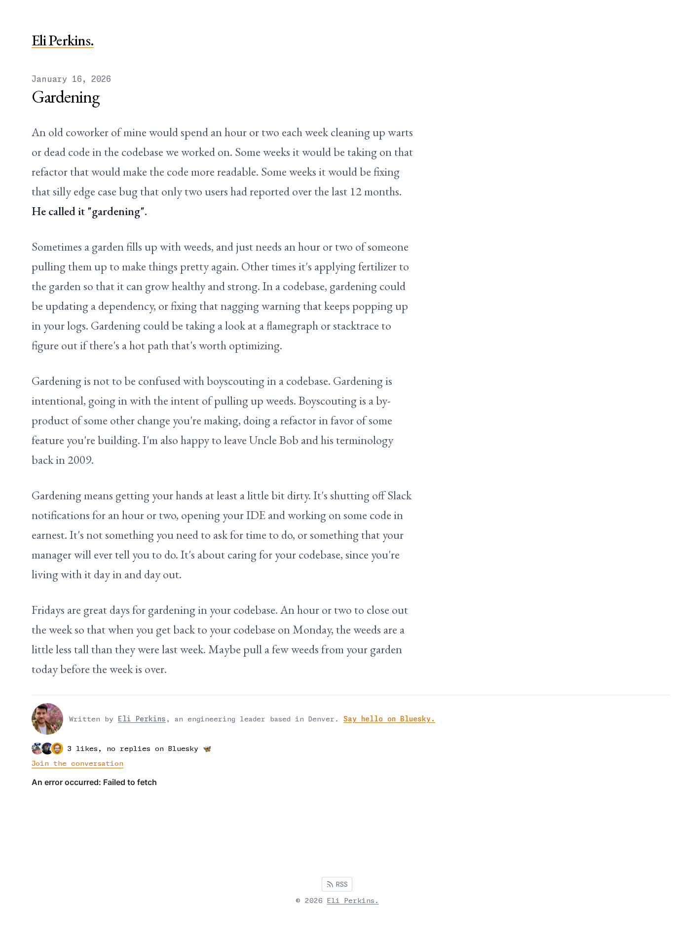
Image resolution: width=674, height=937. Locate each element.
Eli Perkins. (63, 40)
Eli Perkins (142, 719)
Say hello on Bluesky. (389, 719)
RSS (342, 884)
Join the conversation (77, 763)
